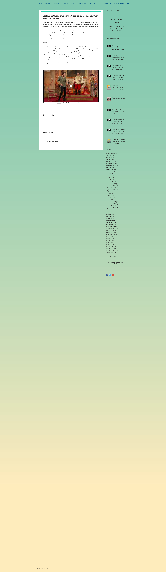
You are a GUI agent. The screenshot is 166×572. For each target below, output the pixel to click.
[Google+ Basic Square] (113, 275)
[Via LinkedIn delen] (53, 115)
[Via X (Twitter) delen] (48, 115)
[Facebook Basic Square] (107, 275)
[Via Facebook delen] (43, 115)
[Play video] (71, 86)
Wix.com (45, 568)
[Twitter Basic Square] (110, 275)
